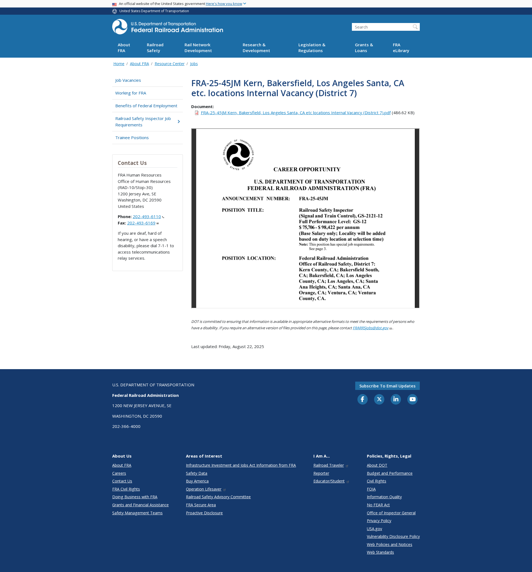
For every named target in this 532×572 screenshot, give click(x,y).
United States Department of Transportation (154, 11)
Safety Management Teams (137, 512)
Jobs (194, 63)
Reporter (321, 473)
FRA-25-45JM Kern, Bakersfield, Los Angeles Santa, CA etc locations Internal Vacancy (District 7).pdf (296, 112)
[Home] (167, 28)
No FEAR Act (378, 504)
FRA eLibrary (401, 47)
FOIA (371, 489)
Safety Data (196, 473)
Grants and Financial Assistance (140, 504)
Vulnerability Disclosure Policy (393, 536)
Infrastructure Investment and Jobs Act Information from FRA (241, 465)
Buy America (197, 481)
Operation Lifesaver (203, 489)
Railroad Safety (155, 47)
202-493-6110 (147, 216)
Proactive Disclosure (204, 512)
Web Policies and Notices (389, 544)
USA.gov (374, 528)
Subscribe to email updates (387, 386)
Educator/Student (329, 481)
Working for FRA (130, 93)
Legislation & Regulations (311, 47)
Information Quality (384, 496)
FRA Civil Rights (126, 489)
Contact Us (122, 481)
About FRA (124, 47)
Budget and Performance (390, 473)
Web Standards (380, 552)
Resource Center (170, 63)
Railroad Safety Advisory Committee (218, 496)
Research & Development (256, 47)
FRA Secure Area (201, 504)
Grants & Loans (364, 47)
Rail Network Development (198, 47)
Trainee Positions (132, 137)
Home (118, 63)
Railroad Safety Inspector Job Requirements (143, 121)
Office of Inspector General (391, 512)
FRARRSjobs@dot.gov (370, 327)
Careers (119, 473)
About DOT (377, 465)
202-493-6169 (141, 223)
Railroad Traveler (328, 465)
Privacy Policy (379, 520)
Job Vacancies (128, 80)
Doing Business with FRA (134, 496)
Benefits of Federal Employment (146, 105)
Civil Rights (376, 481)
